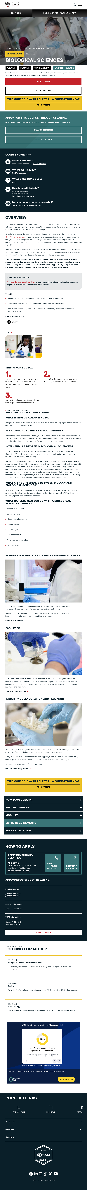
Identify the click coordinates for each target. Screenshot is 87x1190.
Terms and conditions (13, 909)
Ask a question (43, 91)
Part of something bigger (17, 769)
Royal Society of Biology (15, 237)
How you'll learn (18, 800)
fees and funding (39, 164)
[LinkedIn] (40, 1174)
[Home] (12, 7)
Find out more (58, 105)
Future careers (17, 807)
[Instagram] (36, 1174)
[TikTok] (45, 1174)
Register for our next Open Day (21, 282)
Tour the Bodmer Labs (15, 691)
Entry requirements (20, 823)
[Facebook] (31, 1174)
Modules (12, 815)
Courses (18, 48)
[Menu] (80, 5)
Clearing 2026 (27, 122)
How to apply (51, 82)
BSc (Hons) (16, 13)
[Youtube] (56, 1174)
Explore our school (14, 621)
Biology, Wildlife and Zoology (38, 48)
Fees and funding (18, 830)
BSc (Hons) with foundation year (59, 13)
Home (9, 48)
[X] (50, 1174)
